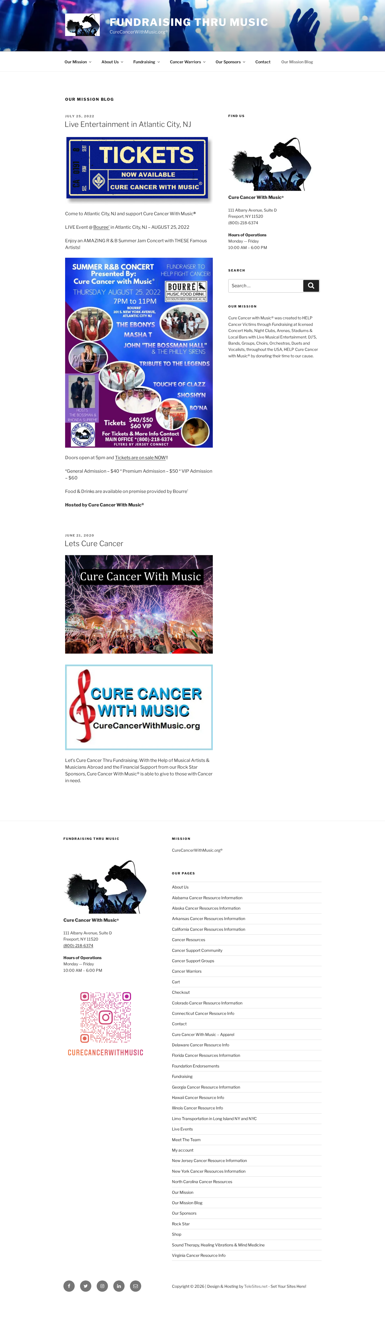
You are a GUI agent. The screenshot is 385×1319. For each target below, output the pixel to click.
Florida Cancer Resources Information (206, 1055)
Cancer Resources (188, 939)
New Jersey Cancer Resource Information (209, 1160)
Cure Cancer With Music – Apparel (203, 1034)
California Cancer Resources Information (208, 929)
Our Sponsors (228, 61)
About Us (110, 61)
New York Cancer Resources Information (208, 1171)
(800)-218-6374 (78, 945)
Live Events (182, 1129)
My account (182, 1150)
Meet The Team (186, 1139)
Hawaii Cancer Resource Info (198, 1097)
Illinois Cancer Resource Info (197, 1107)
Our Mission (76, 61)
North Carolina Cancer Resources (202, 1181)
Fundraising (144, 61)
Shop (176, 1234)
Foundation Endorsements (195, 1066)
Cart (176, 981)
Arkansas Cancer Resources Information (208, 918)
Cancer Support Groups (193, 960)
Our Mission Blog (297, 61)
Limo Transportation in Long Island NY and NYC (214, 1118)
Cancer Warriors (185, 61)
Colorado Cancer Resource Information (207, 1003)
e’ (108, 227)
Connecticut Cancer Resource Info (203, 1013)
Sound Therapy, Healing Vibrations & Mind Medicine (218, 1244)
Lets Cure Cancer (94, 543)
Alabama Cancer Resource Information (207, 897)
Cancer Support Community (197, 950)
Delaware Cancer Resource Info (200, 1044)
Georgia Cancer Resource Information (206, 1087)
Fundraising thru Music (189, 22)
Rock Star (181, 1223)
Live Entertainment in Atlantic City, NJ (128, 124)
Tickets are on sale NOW (140, 457)
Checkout (181, 992)
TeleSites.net (255, 1286)
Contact (263, 61)
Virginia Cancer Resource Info (198, 1255)
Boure (99, 227)
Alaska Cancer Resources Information (206, 908)
